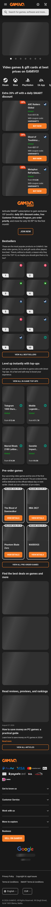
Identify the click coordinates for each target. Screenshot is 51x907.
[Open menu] (5, 4)
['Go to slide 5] (30, 59)
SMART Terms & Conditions (32, 882)
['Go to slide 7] (40, 59)
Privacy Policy (8, 876)
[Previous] (2, 38)
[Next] (49, 38)
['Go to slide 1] (11, 59)
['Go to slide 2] (16, 59)
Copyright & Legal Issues (26, 876)
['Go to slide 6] (35, 59)
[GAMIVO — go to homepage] (17, 4)
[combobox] (25, 12)
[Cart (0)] (45, 4)
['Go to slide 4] (25, 59)
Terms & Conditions (10, 882)
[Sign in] (38, 4)
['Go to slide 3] (20, 59)
